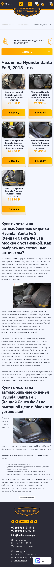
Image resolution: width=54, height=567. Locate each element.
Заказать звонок (27, 498)
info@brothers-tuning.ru (23, 535)
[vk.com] (12, 521)
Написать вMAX (45, 560)
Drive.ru (24, 522)
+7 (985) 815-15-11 (23, 527)
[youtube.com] (16, 521)
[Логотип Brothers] (27, 13)
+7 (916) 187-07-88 (23, 530)
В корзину (14, 112)
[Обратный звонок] (21, 4)
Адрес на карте (19, 560)
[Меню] (29, 4)
